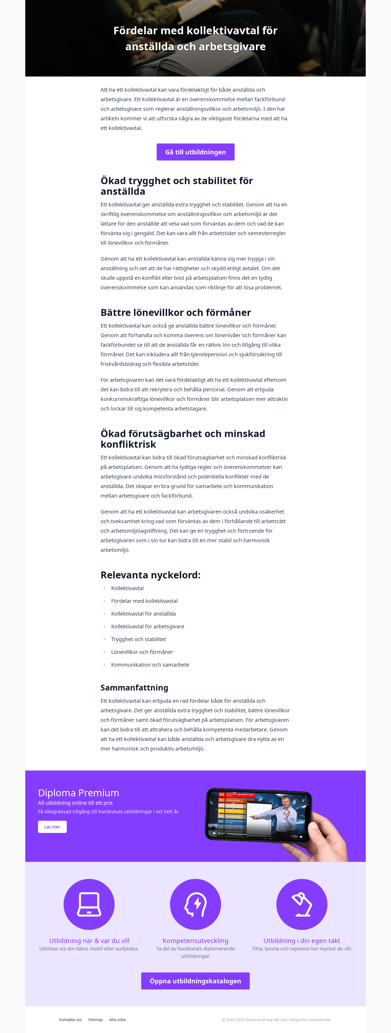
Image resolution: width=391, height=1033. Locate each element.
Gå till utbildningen (195, 151)
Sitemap (95, 1019)
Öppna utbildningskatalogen (195, 980)
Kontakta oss (70, 1019)
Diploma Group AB (262, 1019)
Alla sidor (117, 1019)
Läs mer (52, 827)
